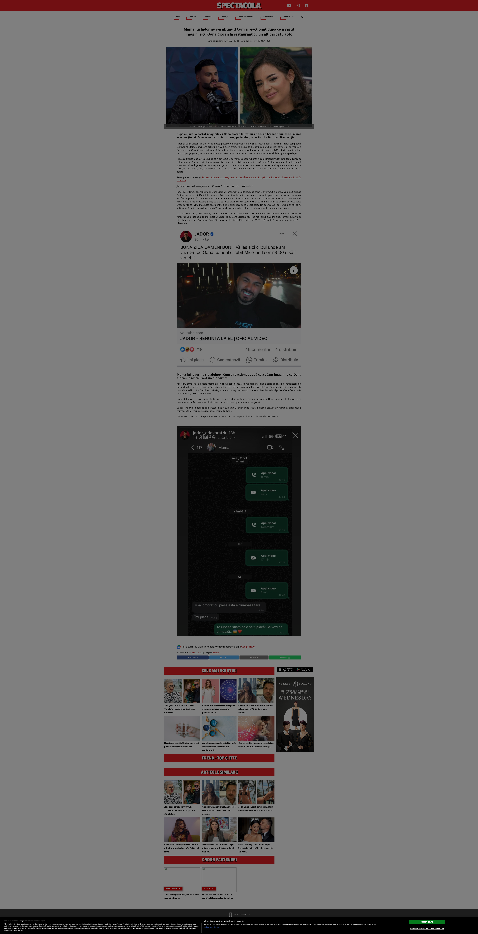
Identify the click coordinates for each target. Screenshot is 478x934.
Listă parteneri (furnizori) (212, 927)
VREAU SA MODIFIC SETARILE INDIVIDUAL (427, 929)
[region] (239, 925)
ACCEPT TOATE (427, 922)
